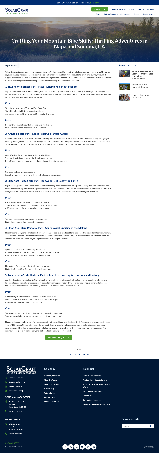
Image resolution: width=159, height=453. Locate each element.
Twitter (75, 354)
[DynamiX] (149, 446)
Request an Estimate (17, 382)
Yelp (93, 447)
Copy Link (88, 354)
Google (76, 447)
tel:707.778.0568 (15, 411)
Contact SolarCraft (16, 378)
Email (84, 354)
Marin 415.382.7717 (146, 9)
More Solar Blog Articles (59, 337)
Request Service (15, 386)
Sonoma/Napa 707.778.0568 (122, 9)
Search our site (130, 419)
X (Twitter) (71, 447)
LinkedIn (79, 354)
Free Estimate (99, 9)
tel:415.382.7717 (15, 434)
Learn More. (96, 2)
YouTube (82, 447)
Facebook (71, 354)
